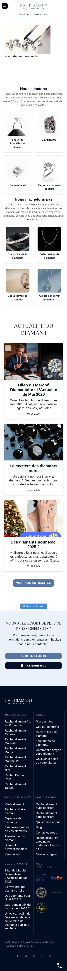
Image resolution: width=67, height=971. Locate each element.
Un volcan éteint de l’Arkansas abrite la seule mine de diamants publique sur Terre (18, 921)
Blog (39, 827)
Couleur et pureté (47, 726)
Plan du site (12, 854)
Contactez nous (46, 832)
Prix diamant (44, 721)
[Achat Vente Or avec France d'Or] (49, 908)
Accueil (22, 14)
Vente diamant (14, 804)
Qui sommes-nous (48, 822)
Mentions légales (47, 854)
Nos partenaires (45, 865)
